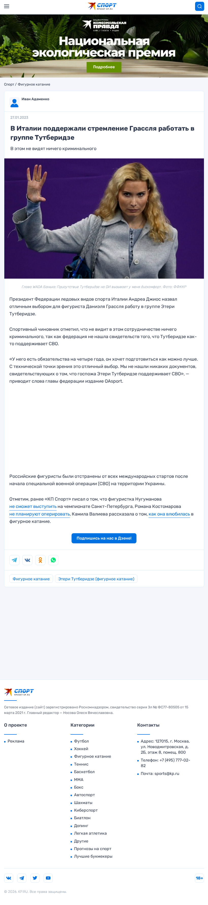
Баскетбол (84, 771)
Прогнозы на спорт (92, 848)
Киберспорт (86, 810)
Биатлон (82, 817)
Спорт (9, 85)
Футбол (81, 741)
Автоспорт (84, 794)
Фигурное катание (34, 85)
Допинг (81, 825)
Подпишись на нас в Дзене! (104, 538)
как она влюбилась (169, 514)
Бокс (78, 787)
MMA (78, 779)
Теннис (81, 764)
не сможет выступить (33, 506)
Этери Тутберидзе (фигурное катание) (96, 579)
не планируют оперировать (39, 514)
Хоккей (81, 748)
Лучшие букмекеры (93, 856)
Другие (81, 841)
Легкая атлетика (90, 833)
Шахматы (83, 802)
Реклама (16, 741)
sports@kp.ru (166, 773)
